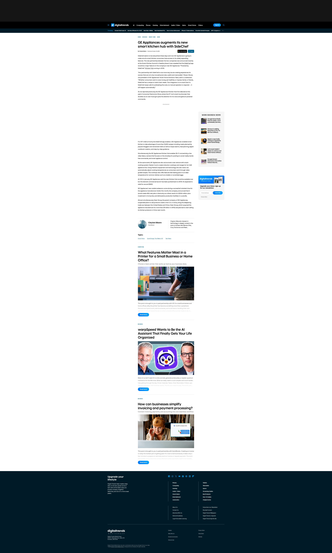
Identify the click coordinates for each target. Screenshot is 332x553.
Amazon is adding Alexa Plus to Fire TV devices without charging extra (214, 131)
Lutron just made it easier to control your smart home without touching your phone (215, 151)
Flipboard (193, 476)
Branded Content (207, 510)
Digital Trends (116, 27)
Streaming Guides (208, 491)
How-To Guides (207, 497)
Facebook (169, 476)
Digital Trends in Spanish (209, 515)
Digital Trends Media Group (117, 546)
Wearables (206, 486)
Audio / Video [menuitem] (175, 25)
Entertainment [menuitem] (164, 25)
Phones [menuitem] (148, 25)
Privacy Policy (204, 196)
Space (204, 488)
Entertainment (177, 497)
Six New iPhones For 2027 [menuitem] (135, 31)
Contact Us (176, 510)
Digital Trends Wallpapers (209, 513)
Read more (143, 315)
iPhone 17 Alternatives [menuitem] (188, 31)
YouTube (179, 476)
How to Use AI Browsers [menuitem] (173, 31)
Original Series (207, 500)
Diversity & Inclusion (173, 536)
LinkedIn (190, 476)
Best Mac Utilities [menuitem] (148, 31)
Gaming (175, 488)
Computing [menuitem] (140, 25)
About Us (175, 507)
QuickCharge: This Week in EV (155, 238)
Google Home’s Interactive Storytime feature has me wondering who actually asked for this (215, 162)
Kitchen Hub (149, 68)
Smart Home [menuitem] (192, 25)
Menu (108, 25)
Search (224, 25)
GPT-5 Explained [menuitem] (215, 31)
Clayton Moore (142, 51)
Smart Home (141, 238)
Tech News (168, 238)
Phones (175, 483)
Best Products (206, 494)
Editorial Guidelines (178, 515)
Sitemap (200, 536)
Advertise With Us (177, 513)
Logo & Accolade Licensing (180, 518)
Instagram (172, 476)
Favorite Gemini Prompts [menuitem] (202, 31)
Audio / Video (176, 491)
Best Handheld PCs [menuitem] (160, 31)
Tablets (205, 483)
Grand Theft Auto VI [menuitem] (120, 31)
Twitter (176, 476)
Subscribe (218, 193)
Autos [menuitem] (184, 25)
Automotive (176, 500)
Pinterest (186, 476)
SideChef (187, 63)
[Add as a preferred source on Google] (182, 51)
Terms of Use (171, 539)
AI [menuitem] (133, 25)
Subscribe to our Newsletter (210, 507)
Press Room (201, 533)
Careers (170, 530)
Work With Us (171, 533)
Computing (176, 486)
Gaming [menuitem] (155, 25)
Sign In (217, 25)
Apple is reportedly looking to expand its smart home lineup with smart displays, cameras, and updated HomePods (214, 143)
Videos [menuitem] (200, 25)
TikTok (183, 476)
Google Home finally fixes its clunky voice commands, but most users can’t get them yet (214, 122)
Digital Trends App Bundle (209, 518)
